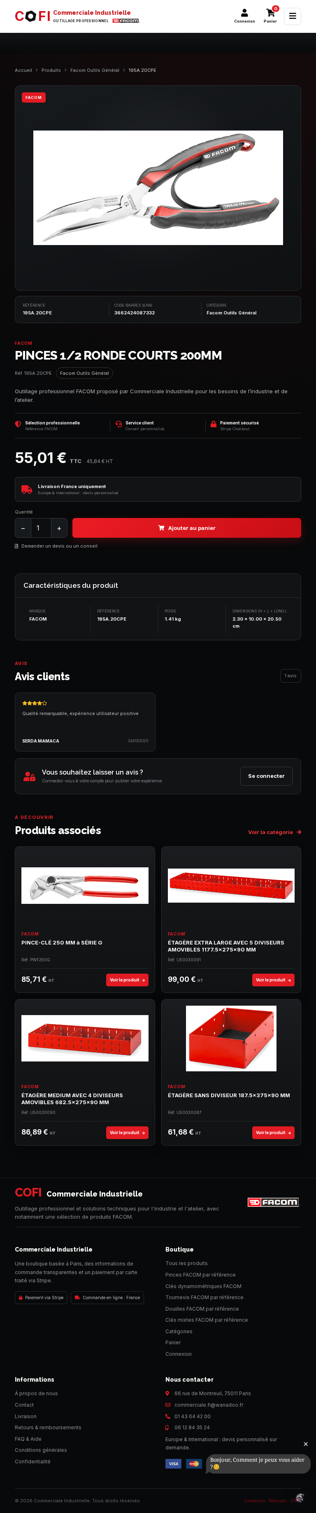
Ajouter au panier (192, 528)
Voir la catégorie (271, 832)
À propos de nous (36, 1393)
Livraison (26, 1416)
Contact (24, 1405)
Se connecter (266, 776)
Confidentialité (33, 1461)
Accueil (23, 70)
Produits (51, 70)
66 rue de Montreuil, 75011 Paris (212, 1393)
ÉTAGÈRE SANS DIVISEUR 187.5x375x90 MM (229, 1095)
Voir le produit (125, 979)
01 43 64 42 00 (192, 1416)
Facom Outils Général (94, 70)
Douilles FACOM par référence (202, 1309)
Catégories (179, 1331)
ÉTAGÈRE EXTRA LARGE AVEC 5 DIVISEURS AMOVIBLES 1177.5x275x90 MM (226, 946)
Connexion (178, 1354)
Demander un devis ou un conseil (59, 546)
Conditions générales (41, 1450)
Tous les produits (186, 1263)
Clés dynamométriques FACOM (203, 1286)
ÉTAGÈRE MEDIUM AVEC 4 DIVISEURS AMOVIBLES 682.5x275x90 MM (72, 1099)
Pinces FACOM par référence (200, 1275)
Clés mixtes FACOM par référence (206, 1320)
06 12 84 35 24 (192, 1427)
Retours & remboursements (48, 1427)
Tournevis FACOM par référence (204, 1297)
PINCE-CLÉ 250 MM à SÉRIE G (61, 942)
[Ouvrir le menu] (292, 16)
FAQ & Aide (28, 1439)
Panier (173, 1342)
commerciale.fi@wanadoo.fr (208, 1405)
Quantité (24, 511)
